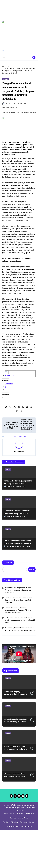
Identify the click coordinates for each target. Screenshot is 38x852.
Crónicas (13, 818)
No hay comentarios (10, 107)
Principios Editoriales (27, 822)
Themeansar (20, 810)
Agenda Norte (23, 818)
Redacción (9, 375)
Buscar (9, 563)
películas (33, 112)
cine (18, 112)
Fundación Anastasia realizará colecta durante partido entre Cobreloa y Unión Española (17, 513)
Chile (14, 112)
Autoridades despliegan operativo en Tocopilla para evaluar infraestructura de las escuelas (18, 484)
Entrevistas (30, 814)
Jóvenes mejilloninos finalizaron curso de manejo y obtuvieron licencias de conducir (20, 629)
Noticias (5, 79)
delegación (25, 112)
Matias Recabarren (13, 546)
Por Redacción (11, 104)
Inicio (6, 814)
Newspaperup (30, 807)
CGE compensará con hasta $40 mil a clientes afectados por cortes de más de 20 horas (20, 620)
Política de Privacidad (10, 822)
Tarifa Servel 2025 (12, 826)
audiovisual (8, 112)
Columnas (20, 814)
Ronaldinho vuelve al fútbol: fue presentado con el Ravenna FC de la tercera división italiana (18, 543)
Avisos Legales (26, 826)
